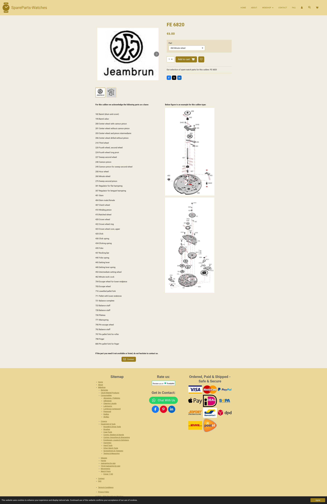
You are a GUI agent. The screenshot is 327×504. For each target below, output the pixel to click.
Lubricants (107, 406)
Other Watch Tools (110, 448)
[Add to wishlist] (201, 59)
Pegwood (107, 411)
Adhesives (107, 401)
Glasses (104, 458)
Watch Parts (106, 471)
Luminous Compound (112, 409)
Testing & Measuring (111, 453)
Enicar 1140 (108, 474)
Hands (103, 461)
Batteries (104, 390)
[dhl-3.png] (195, 425)
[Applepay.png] (195, 400)
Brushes (106, 429)
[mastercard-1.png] (210, 389)
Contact (101, 478)
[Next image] (156, 54)
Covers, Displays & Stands (113, 435)
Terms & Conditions (105, 487)
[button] (100, 92)
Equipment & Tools (108, 424)
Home (100, 382)
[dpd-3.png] (224, 412)
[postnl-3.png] (210, 425)
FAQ (99, 481)
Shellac (106, 417)
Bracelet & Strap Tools (112, 427)
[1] (170, 59)
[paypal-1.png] (224, 389)
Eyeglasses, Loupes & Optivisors (116, 440)
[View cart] (317, 8)
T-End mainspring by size (110, 466)
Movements (105, 469)
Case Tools (107, 432)
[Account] (302, 8)
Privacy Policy (103, 492)
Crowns (104, 421)
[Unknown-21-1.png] (210, 412)
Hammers (107, 443)
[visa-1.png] (195, 389)
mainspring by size (108, 463)
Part (170, 43)
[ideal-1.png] (210, 400)
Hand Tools (107, 445)
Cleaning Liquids (109, 403)
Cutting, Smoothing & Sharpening (116, 437)
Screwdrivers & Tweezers (113, 451)
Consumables (106, 395)
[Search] (309, 7)
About (100, 385)
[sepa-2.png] (224, 400)
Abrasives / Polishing (111, 398)
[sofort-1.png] (195, 412)
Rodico (106, 414)
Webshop (102, 387)
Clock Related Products (110, 393)
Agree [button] (318, 500)
